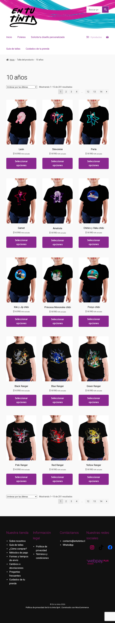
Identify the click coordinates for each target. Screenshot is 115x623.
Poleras (21, 37)
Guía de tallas (13, 48)
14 (101, 92)
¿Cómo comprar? (18, 548)
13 (94, 92)
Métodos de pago (18, 552)
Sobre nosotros (17, 541)
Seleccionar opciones (21, 163)
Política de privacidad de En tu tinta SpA (43, 607)
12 (88, 92)
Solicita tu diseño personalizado (48, 37)
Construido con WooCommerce (75, 607)
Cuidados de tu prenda (37, 48)
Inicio (9, 37)
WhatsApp (68, 544)
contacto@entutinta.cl (74, 541)
